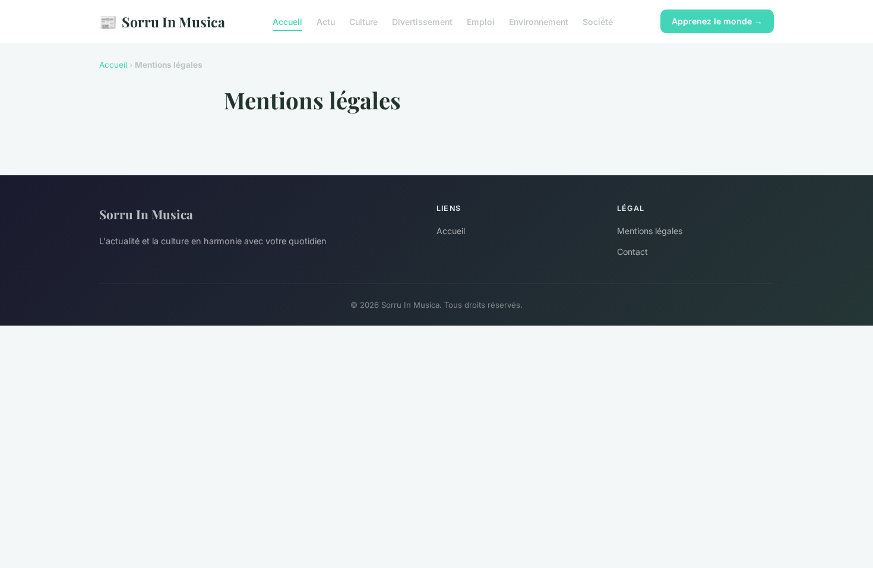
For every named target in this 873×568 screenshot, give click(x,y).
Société (598, 22)
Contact (632, 252)
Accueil (287, 22)
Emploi (481, 22)
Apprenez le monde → (717, 21)
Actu (326, 22)
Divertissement (422, 22)
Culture (363, 22)
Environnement (538, 22)
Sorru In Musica (162, 21)
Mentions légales (649, 231)
